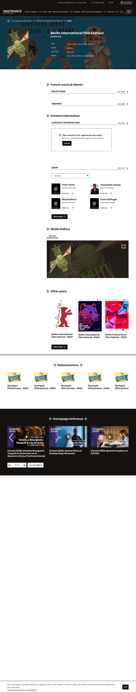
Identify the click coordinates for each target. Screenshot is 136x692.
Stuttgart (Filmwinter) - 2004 (98, 387)
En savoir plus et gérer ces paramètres (22, 690)
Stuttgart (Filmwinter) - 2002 (45, 387)
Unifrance (110, 12)
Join (121, 12)
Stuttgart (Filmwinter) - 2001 (17, 387)
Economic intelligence (94, 12)
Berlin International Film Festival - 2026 (89, 336)
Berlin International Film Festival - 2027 (62, 335)
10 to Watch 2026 (97, 3)
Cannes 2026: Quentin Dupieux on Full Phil (109, 452)
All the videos (35, 465)
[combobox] (71, 175)
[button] (124, 246)
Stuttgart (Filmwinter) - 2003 (72, 387)
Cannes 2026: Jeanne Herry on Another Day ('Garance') (65, 452)
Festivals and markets (60, 12)
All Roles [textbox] (57, 176)
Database (77, 12)
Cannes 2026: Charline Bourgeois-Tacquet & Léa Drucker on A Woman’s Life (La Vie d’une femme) (26, 453)
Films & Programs (31, 12)
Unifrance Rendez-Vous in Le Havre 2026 (72, 3)
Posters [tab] (52, 236)
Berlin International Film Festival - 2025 (116, 336)
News (45, 12)
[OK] (125, 687)
